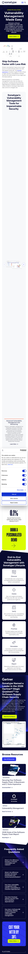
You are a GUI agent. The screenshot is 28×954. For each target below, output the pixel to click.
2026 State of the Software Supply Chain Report (13, 833)
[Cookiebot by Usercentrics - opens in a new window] (20, 450)
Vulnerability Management (13, 808)
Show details (20, 490)
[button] (23, 264)
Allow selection (14, 498)
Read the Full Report (9, 716)
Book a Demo (13, 36)
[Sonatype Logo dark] (9, 3)
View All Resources (9, 759)
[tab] (14, 432)
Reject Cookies (14, 502)
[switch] (24, 475)
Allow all (14, 494)
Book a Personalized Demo (14, 534)
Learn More (17, 444)
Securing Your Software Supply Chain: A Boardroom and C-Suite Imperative (13, 782)
